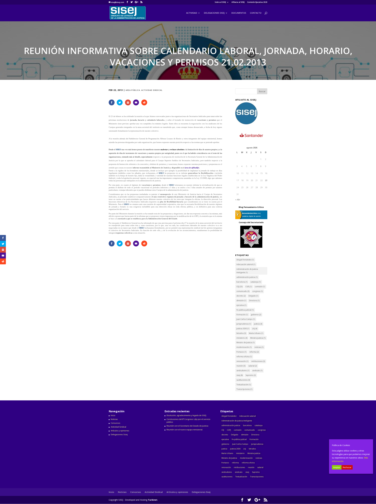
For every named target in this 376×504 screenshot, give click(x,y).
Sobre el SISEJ (220, 2)
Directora (254, 300)
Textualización (243, 384)
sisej (239, 375)
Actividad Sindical (118, 426)
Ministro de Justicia (245, 342)
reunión (240, 366)
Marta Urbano (256, 333)
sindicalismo (242, 370)
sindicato (257, 370)
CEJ (239, 286)
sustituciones (243, 380)
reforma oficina (244, 356)
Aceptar (336, 467)
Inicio (113, 415)
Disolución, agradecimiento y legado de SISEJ (186, 415)
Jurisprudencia (243, 324)
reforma (254, 352)
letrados (241, 333)
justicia (258, 324)
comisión (260, 286)
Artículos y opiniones (120, 430)
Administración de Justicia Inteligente (247, 271)
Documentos (238, 13)
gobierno (256, 314)
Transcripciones (244, 389)
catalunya (255, 282)
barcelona (241, 282)
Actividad (191, 13)
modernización (244, 347)
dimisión (241, 300)
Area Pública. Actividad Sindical (144, 90)
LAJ (254, 328)
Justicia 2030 (242, 328)
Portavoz (241, 352)
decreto (241, 296)
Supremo (251, 375)
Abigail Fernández (245, 259)
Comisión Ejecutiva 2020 (257, 2)
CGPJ (248, 286)
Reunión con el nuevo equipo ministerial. (185, 429)
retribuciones (258, 361)
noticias (259, 347)
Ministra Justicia (258, 338)
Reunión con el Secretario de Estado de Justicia (187, 425)
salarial (252, 366)
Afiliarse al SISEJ (238, 2)
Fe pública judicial (245, 310)
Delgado (253, 296)
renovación (242, 361)
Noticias (114, 419)
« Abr (237, 199)
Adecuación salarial (245, 264)
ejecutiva (241, 305)
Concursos (115, 423)
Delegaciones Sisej (119, 434)
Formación (242, 314)
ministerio (241, 338)
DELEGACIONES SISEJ (214, 13)
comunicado (242, 291)
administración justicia (247, 277)
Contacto (255, 13)
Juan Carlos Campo (245, 319)
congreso (257, 291)
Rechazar (347, 467)
